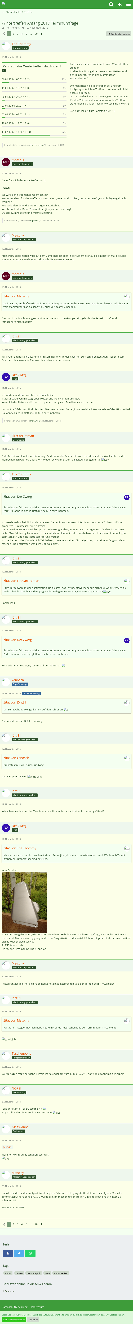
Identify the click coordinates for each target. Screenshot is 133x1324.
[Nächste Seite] (41, 33)
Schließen (33, 1319)
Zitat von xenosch (16, 758)
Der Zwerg (35, 420)
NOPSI (8, 1147)
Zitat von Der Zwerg (17, 640)
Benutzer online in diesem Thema (27, 1284)
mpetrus (34, 220)
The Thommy (12, 27)
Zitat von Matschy (16, 296)
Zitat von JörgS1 (14, 702)
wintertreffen (61, 1273)
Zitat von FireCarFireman (21, 581)
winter (8, 1273)
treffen (19, 1273)
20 (36, 33)
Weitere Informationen (14, 1319)
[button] (111, 4)
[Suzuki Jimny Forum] (4, 4)
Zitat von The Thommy (19, 848)
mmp (47, 1273)
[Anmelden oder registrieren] (119, 4)
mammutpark (34, 1273)
